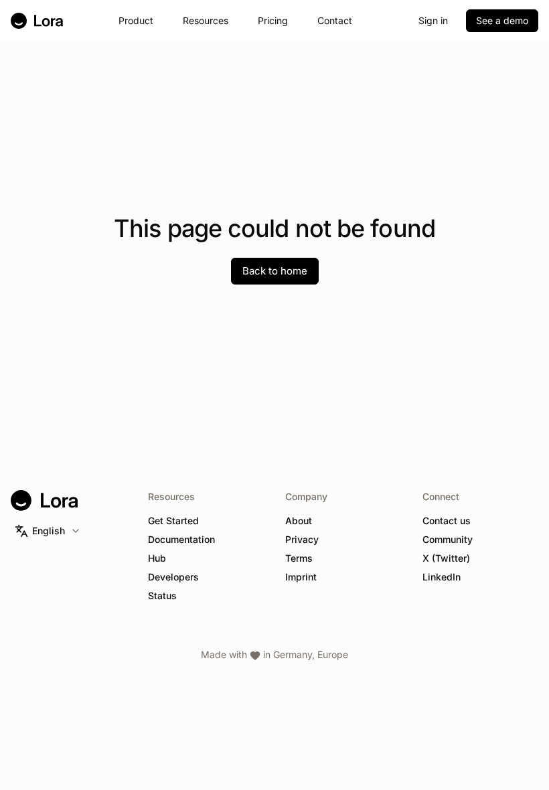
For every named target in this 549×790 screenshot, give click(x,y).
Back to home (274, 270)
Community (447, 539)
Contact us (446, 520)
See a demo (502, 20)
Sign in (433, 20)
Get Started (173, 520)
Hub (157, 558)
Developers (173, 576)
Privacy (302, 539)
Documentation (181, 539)
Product (136, 20)
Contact (334, 20)
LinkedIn (441, 576)
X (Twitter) (446, 558)
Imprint (301, 576)
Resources (205, 20)
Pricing (273, 20)
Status (162, 595)
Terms (299, 558)
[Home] (37, 21)
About (298, 520)
